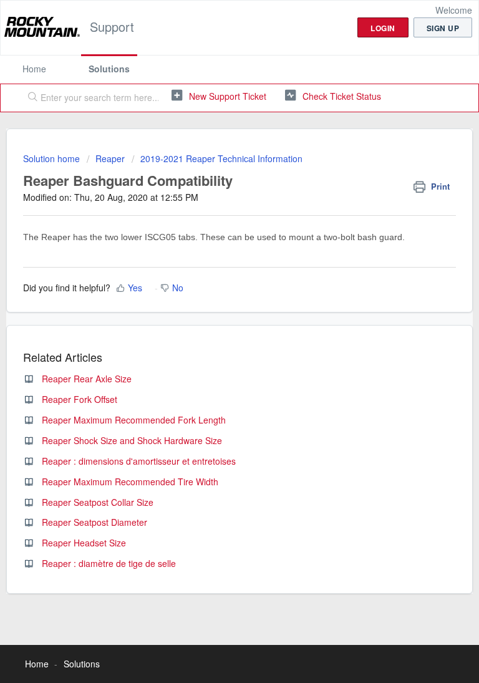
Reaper (110, 158)
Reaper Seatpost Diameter (94, 522)
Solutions (109, 68)
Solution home (52, 158)
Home (34, 68)
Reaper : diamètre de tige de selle (109, 563)
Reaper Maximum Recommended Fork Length (134, 420)
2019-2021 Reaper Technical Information (221, 158)
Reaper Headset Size (84, 542)
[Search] (30, 97)
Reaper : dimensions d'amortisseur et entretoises (139, 461)
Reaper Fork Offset (79, 399)
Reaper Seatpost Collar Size (97, 502)
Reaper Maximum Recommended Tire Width (130, 481)
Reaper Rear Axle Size (87, 378)
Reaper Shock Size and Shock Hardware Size (132, 440)
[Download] (216, 333)
